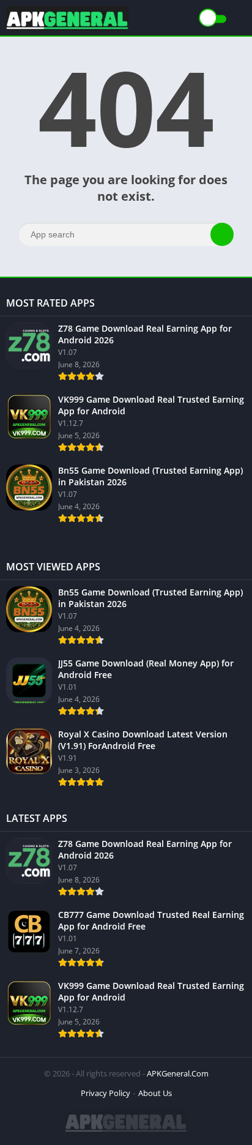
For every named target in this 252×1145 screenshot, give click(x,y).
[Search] (222, 234)
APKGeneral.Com (178, 1073)
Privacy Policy (105, 1092)
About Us (155, 1092)
